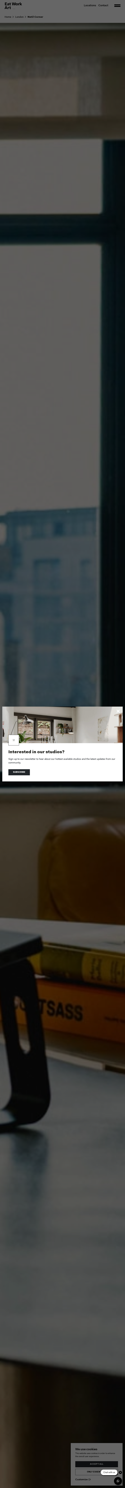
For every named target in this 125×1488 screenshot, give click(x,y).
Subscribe (19, 772)
